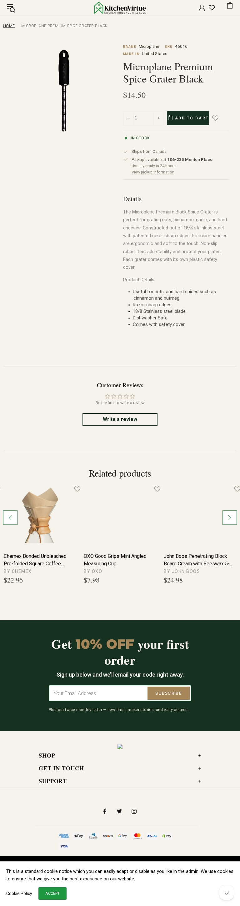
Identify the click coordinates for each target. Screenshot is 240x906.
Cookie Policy (19, 893)
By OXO (93, 571)
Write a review (120, 419)
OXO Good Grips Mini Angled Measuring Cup (115, 560)
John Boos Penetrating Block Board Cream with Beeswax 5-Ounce (197, 560)
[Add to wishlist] (219, 118)
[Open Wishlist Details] (212, 8)
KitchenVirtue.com (120, 8)
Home (9, 26)
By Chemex (18, 571)
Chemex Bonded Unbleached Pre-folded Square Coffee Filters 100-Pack (35, 560)
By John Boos (182, 571)
